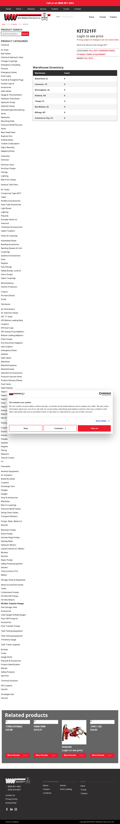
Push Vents (6, 384)
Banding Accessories (10, 244)
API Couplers (6, 685)
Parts (18, 9)
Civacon (4, 291)
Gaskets (4, 354)
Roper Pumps (7, 560)
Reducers (5, 454)
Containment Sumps (10, 592)
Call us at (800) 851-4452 (60, 3)
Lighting (4, 176)
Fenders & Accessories (10, 200)
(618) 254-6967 (14, 790)
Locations (47, 793)
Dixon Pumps (7, 533)
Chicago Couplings (9, 61)
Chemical (5, 45)
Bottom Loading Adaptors (12, 335)
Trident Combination (10, 143)
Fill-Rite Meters (8, 599)
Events (63, 785)
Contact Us (10, 795)
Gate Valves (6, 91)
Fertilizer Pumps (8, 168)
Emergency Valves (9, 72)
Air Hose (4, 50)
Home (8, 9)
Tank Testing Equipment (12, 631)
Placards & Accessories (11, 660)
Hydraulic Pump (8, 102)
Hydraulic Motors (8, 545)
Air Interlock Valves (9, 313)
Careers (46, 789)
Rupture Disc (6, 136)
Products (14, 24)
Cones (3, 653)
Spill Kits (5, 675)
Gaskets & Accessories (10, 255)
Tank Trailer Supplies (10, 644)
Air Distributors (8, 309)
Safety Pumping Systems (12, 563)
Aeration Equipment (10, 471)
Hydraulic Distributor (10, 98)
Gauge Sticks (6, 657)
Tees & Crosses (7, 457)
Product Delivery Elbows (11, 380)
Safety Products (8, 672)
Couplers (5, 482)
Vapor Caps (6, 391)
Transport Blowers (9, 516)
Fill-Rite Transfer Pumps (12, 603)
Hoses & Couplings (9, 235)
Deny (26, 428)
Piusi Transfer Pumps (10, 626)
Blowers (31, 9)
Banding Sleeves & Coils (11, 248)
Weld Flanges (7, 414)
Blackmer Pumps (8, 530)
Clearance (5, 156)
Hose (3, 259)
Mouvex (4, 552)
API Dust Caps (7, 328)
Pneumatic (5, 466)
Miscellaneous (7, 283)
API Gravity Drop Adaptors (12, 331)
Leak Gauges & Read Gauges (13, 614)
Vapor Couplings (8, 278)
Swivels (4, 567)
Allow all (94, 428)
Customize (58, 428)
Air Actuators (6, 475)
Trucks (66, 9)
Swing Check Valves (9, 512)
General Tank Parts (9, 184)
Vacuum (4, 698)
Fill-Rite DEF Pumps (9, 596)
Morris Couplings (8, 505)
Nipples (4, 263)
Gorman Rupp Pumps (10, 537)
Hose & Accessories (9, 497)
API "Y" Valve (6, 316)
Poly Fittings (6, 267)
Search (25, 33)
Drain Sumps (6, 339)
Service (43, 9)
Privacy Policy (11, 799)
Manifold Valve (7, 369)
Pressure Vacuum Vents (11, 376)
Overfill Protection (9, 287)
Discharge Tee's (8, 486)
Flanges (4, 439)
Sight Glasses (7, 388)
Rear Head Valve (8, 132)
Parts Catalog (66, 789)
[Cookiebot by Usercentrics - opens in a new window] (100, 394)
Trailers (54, 9)
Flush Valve (6, 76)
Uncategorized (7, 694)
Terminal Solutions (9, 680)
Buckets (4, 649)
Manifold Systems (9, 365)
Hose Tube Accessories (11, 204)
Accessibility (11, 802)
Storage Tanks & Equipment (13, 580)
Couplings (5, 252)
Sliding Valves (7, 140)
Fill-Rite (88, 58)
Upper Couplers (8, 231)
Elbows (4, 435)
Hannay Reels (7, 541)
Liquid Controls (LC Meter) (12, 548)
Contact (77, 9)
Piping (4, 450)
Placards (4, 215)
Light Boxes (6, 208)
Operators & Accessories (11, 373)
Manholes (5, 117)
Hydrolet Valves (8, 106)
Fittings (4, 172)
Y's (2, 461)
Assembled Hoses (8, 240)
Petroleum (5, 304)
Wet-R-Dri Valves (8, 179)
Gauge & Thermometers (11, 95)
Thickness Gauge (8, 639)
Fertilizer (5, 159)
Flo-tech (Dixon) (8, 295)
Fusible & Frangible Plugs (12, 80)
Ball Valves (6, 53)
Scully (3, 299)
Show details (101, 421)
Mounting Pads (7, 121)
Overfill (4, 689)
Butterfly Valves (8, 479)
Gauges (4, 494)
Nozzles (4, 556)
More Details (14, 755)
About (45, 785)
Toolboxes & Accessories (11, 227)
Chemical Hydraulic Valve (12, 57)
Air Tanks (5, 189)
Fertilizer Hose (7, 164)
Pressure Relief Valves (11, 509)
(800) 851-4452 (14, 786)
